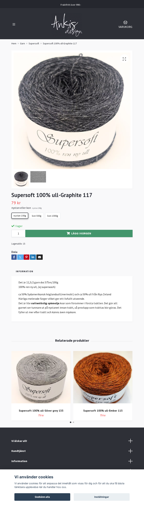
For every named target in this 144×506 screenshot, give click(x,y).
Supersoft (34, 43)
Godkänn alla (42, 496)
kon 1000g (52, 215)
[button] (70, 422)
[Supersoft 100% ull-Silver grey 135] (41, 378)
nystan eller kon (26, 207)
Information (19, 461)
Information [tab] (24, 271)
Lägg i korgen (81, 233)
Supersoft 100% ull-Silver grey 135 (41, 410)
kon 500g (36, 215)
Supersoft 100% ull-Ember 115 (103, 410)
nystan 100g (20, 215)
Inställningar (101, 496)
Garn (22, 43)
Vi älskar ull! (19, 441)
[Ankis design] (66, 25)
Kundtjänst (18, 451)
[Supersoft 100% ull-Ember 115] (102, 378)
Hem (13, 43)
